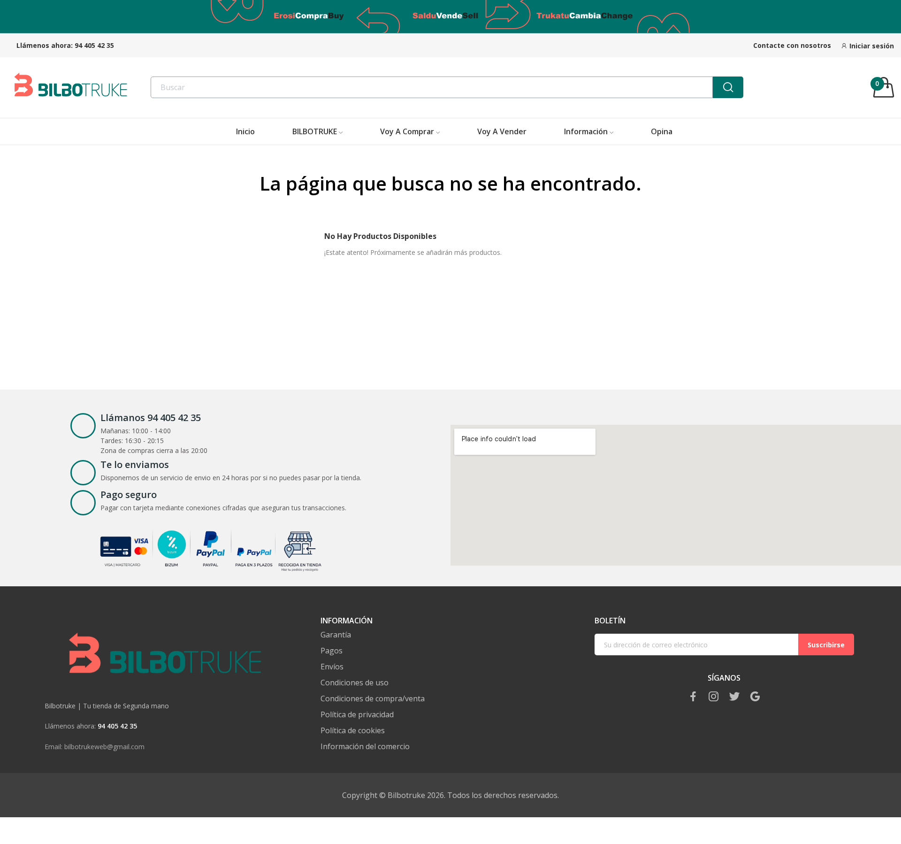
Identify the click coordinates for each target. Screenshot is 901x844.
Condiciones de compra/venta (373, 699)
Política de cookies (353, 731)
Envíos (332, 667)
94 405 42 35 (94, 45)
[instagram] (713, 697)
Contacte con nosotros (792, 45)
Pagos (332, 651)
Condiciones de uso (355, 683)
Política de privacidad (357, 715)
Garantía (336, 635)
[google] (755, 697)
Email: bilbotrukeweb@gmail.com (95, 746)
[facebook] (693, 697)
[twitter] (734, 697)
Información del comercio (365, 747)
